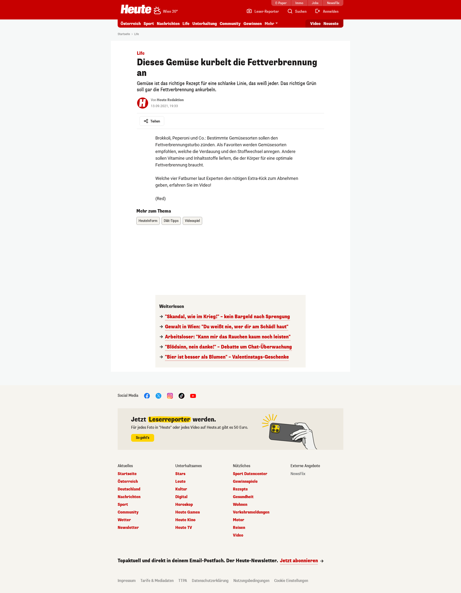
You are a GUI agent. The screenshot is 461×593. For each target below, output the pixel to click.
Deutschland (129, 489)
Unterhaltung (204, 23)
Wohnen (240, 504)
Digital (181, 497)
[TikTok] (181, 395)
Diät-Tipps (171, 221)
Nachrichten (129, 497)
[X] (158, 395)
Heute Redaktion (170, 100)
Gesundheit (243, 497)
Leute (180, 481)
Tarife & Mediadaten (157, 580)
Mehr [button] (269, 23)
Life (185, 23)
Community (230, 23)
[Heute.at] (136, 9)
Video (315, 23)
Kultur (181, 489)
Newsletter (128, 527)
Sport (149, 23)
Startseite (124, 34)
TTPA (182, 580)
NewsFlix (298, 473)
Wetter (124, 520)
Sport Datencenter (250, 473)
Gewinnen (252, 23)
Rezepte (240, 489)
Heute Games (187, 512)
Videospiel (192, 221)
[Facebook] (147, 395)
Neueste (331, 23)
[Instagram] (170, 395)
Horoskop (184, 504)
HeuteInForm (148, 221)
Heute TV (183, 527)
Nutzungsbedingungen (251, 580)
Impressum (127, 580)
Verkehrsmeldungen (251, 512)
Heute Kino (185, 520)
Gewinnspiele (245, 481)
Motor (238, 520)
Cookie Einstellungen (291, 580)
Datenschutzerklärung (210, 580)
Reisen (239, 527)
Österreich (131, 23)
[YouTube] (193, 395)
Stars (180, 473)
